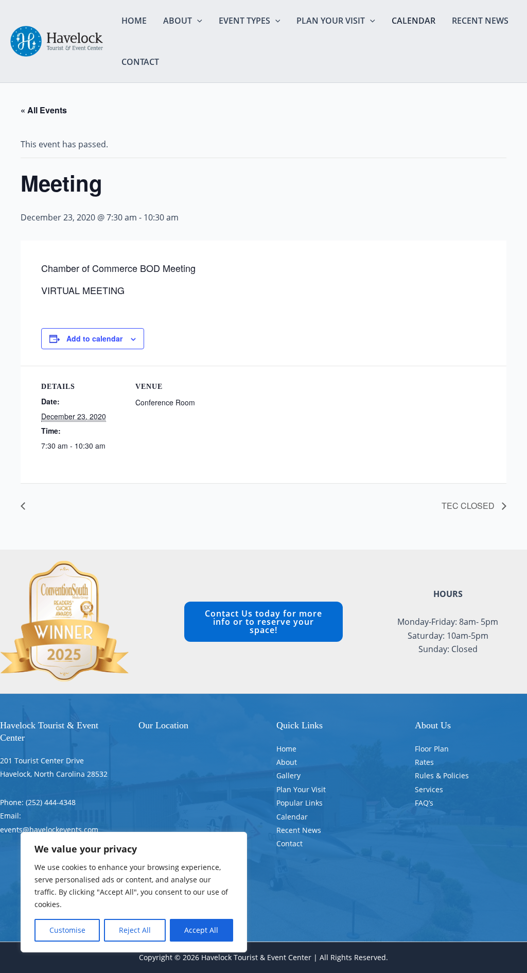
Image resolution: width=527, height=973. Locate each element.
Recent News (480, 20)
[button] (197, 20)
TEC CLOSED (469, 505)
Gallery (288, 775)
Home (134, 20)
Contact (140, 61)
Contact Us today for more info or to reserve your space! (263, 622)
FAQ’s (424, 803)
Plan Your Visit (330, 20)
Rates (424, 762)
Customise (67, 930)
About (177, 20)
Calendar (413, 20)
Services (429, 789)
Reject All (135, 930)
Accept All (201, 930)
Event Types (244, 20)
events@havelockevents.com (49, 829)
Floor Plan (432, 749)
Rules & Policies (442, 775)
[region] (134, 892)
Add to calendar (94, 338)
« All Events (44, 110)
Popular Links (299, 803)
